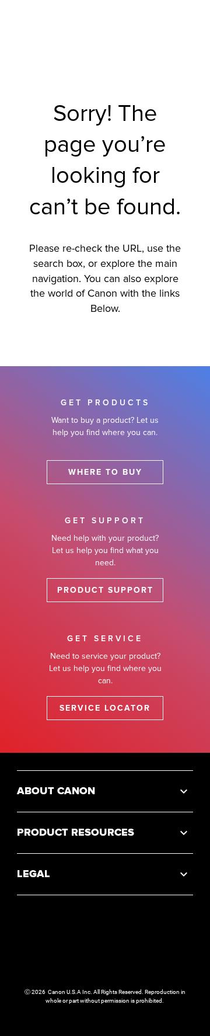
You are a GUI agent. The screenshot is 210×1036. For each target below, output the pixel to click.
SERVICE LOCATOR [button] (105, 708)
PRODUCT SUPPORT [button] (105, 590)
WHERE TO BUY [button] (105, 472)
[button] (105, 791)
